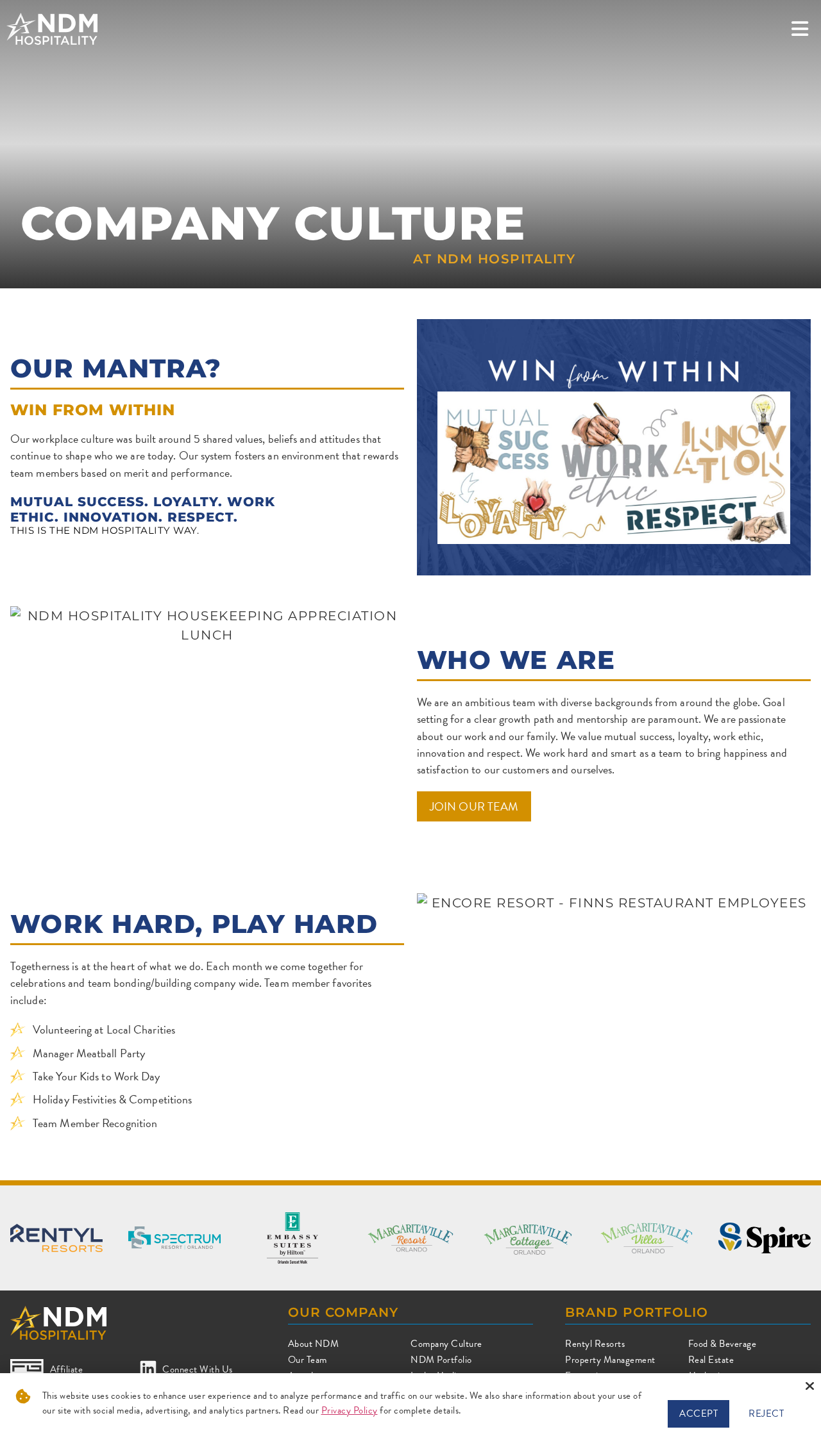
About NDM (313, 1343)
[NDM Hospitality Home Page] (52, 28)
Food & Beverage (722, 1343)
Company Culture (446, 1343)
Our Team (307, 1359)
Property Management (610, 1359)
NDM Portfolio (441, 1359)
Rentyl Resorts (595, 1343)
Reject (766, 1413)
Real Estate (711, 1359)
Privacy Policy (349, 1410)
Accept (698, 1413)
